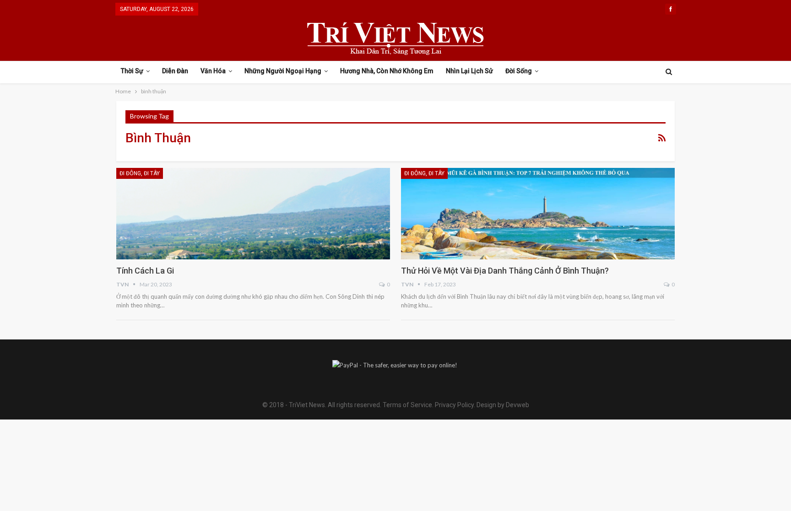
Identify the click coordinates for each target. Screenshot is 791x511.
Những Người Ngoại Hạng (282, 71)
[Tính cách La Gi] (253, 213)
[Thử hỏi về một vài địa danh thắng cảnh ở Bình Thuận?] (538, 213)
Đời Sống (518, 71)
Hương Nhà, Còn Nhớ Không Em (386, 71)
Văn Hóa (213, 71)
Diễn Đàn (175, 71)
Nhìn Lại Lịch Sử (469, 71)
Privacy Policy (454, 405)
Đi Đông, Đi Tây (139, 173)
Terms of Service (407, 405)
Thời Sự (132, 71)
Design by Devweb (502, 405)
